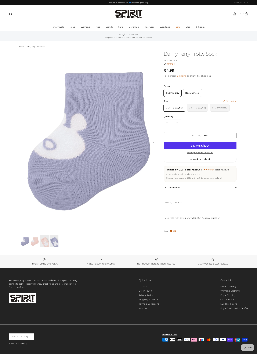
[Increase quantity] (178, 122)
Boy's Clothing (228, 295)
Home (21, 47)
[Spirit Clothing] (128, 14)
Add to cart (200, 135)
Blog (188, 27)
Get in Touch (145, 290)
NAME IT (171, 63)
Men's (72, 27)
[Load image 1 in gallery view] (89, 141)
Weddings (165, 27)
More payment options (200, 152)
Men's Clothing (228, 286)
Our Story (144, 286)
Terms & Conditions (149, 304)
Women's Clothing (230, 290)
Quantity (168, 116)
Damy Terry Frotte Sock (35, 47)
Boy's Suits (134, 27)
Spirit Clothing (21, 344)
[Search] (10, 14)
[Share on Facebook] (171, 231)
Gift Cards (200, 27)
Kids (98, 27)
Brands (109, 27)
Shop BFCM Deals (169, 334)
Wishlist (143, 308)
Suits (120, 27)
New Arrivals (58, 27)
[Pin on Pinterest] (174, 231)
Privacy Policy (146, 295)
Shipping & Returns (149, 299)
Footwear (149, 27)
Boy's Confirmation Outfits (234, 308)
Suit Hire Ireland (228, 304)
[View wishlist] (242, 14)
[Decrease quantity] (166, 122)
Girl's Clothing (227, 299)
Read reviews (222, 169)
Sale (178, 27)
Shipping (182, 75)
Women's (85, 27)
